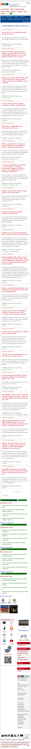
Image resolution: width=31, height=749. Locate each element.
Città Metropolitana (23, 651)
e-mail (20, 727)
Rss (22, 19)
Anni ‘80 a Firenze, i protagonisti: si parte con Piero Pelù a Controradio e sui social (15, 355)
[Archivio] (5, 736)
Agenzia (16, 17)
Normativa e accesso (23, 659)
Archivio (21, 17)
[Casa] (3, 437)
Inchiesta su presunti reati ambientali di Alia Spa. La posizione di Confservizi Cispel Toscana (15, 233)
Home (2, 17)
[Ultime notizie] (8, 736)
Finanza (13, 500)
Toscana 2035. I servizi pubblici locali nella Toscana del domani (14, 33)
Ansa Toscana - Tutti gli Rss (6, 547)
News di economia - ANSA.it (6, 551)
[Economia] (8, 98)
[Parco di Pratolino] (13, 613)
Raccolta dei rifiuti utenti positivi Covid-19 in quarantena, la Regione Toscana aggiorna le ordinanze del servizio (14, 376)
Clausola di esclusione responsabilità (11, 744)
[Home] (2, 736)
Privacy (25, 744)
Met (19, 665)
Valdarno (19, 11)
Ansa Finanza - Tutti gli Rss (5, 571)
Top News (3, 19)
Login (28, 3)
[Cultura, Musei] (5, 206)
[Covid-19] (4, 326)
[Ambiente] (4, 159)
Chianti (12, 9)
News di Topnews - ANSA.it (6, 503)
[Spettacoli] (4, 348)
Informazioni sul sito (23, 742)
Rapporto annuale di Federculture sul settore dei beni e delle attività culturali (14, 191)
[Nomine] (4, 227)
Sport (16, 500)
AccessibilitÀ (4, 746)
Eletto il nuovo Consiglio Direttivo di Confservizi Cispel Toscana (12, 127)
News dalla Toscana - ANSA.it (6, 527)
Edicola (27, 19)
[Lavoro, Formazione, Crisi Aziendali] (10, 414)
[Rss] (15, 736)
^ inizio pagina (5, 495)
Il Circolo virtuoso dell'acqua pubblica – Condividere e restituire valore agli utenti (13, 104)
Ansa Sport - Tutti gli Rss (5, 596)
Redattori (10, 19)
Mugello (3, 11)
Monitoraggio (13, 746)
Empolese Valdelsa (19, 9)
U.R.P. (19, 655)
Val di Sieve (13, 11)
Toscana (10, 500)
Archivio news (21, 645)
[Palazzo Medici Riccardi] (4, 613)
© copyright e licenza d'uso (8, 742)
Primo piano (9, 17)
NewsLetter (17, 19)
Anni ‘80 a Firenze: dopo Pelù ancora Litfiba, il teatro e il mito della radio (15, 332)
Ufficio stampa (21, 657)
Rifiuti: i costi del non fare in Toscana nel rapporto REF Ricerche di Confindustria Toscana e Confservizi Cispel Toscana (13, 145)
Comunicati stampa (23, 653)
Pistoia (3, 13)
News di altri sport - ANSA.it (6, 576)
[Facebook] (18, 736)
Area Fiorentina (5, 9)
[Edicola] (12, 736)
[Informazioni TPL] (24, 630)
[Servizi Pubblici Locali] (12, 159)
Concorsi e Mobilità (23, 640)
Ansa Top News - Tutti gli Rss (6, 522)
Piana (7, 11)
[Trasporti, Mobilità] (6, 46)
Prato (25, 11)
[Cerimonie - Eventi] (6, 369)
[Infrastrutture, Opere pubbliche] (9, 72)
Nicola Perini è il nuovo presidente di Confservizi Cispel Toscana (12, 212)
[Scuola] (4, 98)
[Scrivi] (21, 736)
